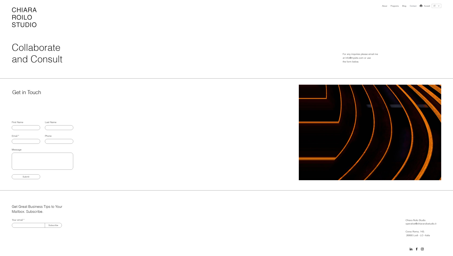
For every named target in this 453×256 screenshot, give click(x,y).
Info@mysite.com (354, 57)
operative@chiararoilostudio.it (421, 223)
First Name (17, 122)
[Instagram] (422, 249)
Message (16, 149)
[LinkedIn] (411, 249)
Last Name (50, 122)
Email (14, 136)
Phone (48, 136)
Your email (17, 220)
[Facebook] (417, 249)
